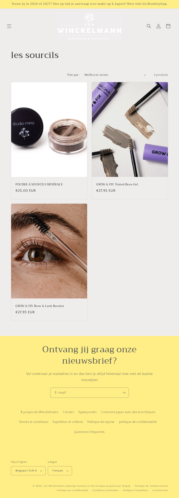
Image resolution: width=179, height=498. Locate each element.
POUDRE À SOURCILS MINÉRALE (39, 184)
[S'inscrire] (124, 393)
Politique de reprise (101, 422)
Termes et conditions (33, 422)
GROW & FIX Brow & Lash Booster (39, 306)
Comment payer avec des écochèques (128, 412)
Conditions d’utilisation (106, 490)
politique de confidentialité (138, 422)
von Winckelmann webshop (59, 486)
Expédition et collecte (68, 422)
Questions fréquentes (89, 432)
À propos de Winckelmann (40, 412)
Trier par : (73, 75)
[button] (9, 26)
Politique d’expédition (135, 490)
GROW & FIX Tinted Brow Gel (117, 184)
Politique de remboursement (151, 486)
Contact (68, 412)
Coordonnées (160, 490)
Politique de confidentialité (72, 490)
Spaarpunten (87, 412)
